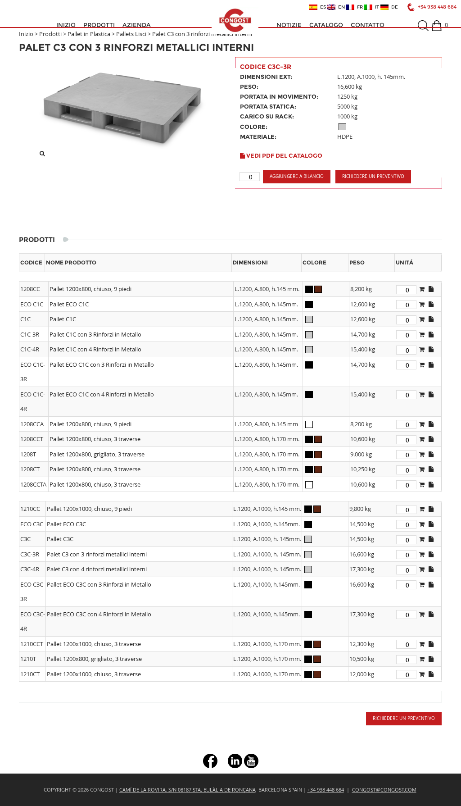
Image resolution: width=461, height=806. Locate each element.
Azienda (136, 24)
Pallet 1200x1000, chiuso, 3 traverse (94, 644)
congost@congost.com (384, 789)
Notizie (289, 24)
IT (375, 7)
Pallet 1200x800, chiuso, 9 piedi (90, 289)
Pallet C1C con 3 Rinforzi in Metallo (95, 334)
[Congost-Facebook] (210, 760)
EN (340, 7)
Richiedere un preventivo (373, 176)
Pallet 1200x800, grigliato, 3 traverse (97, 454)
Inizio (66, 24)
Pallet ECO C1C (69, 304)
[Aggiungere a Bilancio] (422, 289)
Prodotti (99, 24)
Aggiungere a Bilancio (297, 176)
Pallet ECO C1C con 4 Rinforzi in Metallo (102, 394)
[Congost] (235, 20)
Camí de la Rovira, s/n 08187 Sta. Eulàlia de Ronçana (187, 789)
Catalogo (326, 24)
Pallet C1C (63, 319)
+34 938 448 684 (437, 7)
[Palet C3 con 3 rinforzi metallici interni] (122, 105)
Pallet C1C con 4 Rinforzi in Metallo (95, 349)
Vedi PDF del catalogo (283, 155)
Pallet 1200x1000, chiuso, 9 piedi (89, 509)
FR (358, 7)
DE (393, 7)
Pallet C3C (60, 539)
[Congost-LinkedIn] (235, 760)
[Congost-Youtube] (251, 760)
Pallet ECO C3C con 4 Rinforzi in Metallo (99, 614)
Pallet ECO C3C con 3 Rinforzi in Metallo (99, 584)
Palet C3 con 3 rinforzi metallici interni (202, 34)
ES (321, 7)
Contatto (367, 24)
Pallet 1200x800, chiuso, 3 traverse (95, 439)
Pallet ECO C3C (66, 524)
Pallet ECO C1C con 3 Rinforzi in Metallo (102, 364)
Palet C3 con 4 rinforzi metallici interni (97, 569)
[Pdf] (431, 289)
